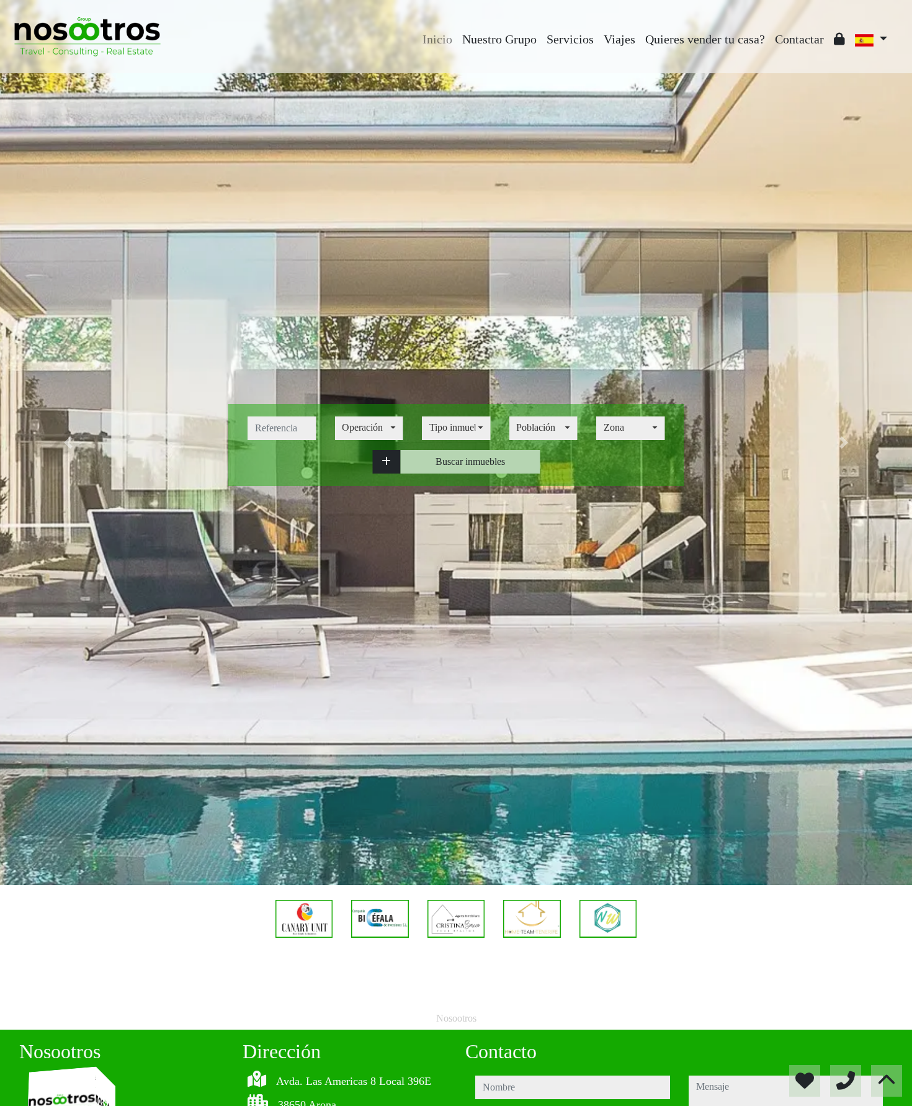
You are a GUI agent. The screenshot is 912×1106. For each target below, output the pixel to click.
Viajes (619, 39)
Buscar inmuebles (470, 461)
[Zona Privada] (839, 39)
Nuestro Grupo (499, 39)
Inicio (437, 39)
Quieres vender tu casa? (705, 39)
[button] (386, 462)
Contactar (799, 39)
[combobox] (368, 428)
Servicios (570, 39)
